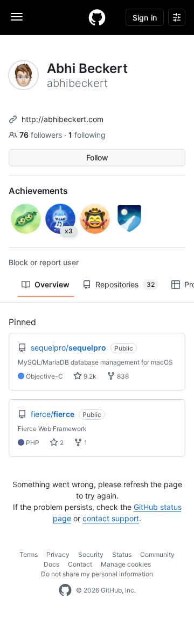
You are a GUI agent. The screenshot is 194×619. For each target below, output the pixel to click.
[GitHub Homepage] (65, 590)
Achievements (38, 190)
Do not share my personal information (97, 574)
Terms (28, 554)
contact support (110, 518)
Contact (80, 564)
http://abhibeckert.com (62, 119)
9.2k (89, 376)
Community (157, 554)
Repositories (125, 284)
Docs (51, 564)
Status (121, 554)
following (87, 134)
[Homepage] (97, 17)
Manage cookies (126, 564)
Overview (52, 284)
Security (90, 554)
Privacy (58, 554)
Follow (97, 157)
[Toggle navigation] (17, 17)
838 (122, 376)
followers (41, 134)
